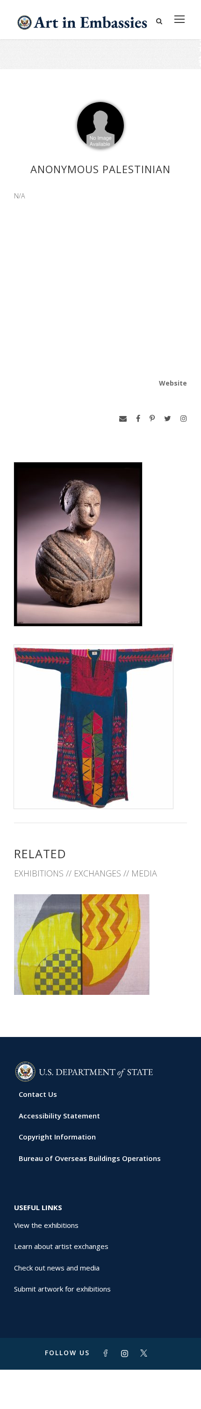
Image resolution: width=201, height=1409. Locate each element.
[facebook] (138, 418)
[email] (123, 418)
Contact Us (38, 1094)
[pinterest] (152, 418)
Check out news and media (57, 1267)
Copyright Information (57, 1136)
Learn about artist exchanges (61, 1246)
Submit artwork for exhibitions (62, 1288)
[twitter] (167, 418)
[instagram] (183, 418)
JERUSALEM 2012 (100, 974)
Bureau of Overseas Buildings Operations (90, 1158)
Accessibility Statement (59, 1115)
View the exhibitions (46, 1225)
